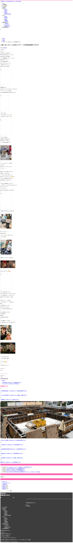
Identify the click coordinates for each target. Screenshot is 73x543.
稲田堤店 (6, 12)
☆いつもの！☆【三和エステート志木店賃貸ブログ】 (15, 470)
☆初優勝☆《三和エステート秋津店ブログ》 (9, 399)
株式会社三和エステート (31, 502)
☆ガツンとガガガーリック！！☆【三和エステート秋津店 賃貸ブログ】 (19, 467)
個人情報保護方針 (5, 27)
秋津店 (5, 9)
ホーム (3, 3)
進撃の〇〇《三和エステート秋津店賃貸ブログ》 (10, 462)
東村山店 (6, 10)
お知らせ (4, 481)
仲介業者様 (4, 4)
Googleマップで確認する (5, 535)
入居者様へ (6, 23)
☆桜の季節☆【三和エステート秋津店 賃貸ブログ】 (11, 457)
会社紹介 (4, 8)
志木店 (5, 11)
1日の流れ (4, 6)
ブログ (3, 15)
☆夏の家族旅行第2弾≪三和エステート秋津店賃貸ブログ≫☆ (13, 449)
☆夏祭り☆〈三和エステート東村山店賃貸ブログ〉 (15, 469)
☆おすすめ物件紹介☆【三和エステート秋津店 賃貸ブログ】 (13, 395)
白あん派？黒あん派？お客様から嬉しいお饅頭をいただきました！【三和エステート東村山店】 (23, 471)
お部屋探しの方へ (7, 25)
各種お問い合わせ (5, 22)
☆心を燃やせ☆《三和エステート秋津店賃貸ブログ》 (11, 444)
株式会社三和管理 (7, 14)
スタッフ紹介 (4, 5)
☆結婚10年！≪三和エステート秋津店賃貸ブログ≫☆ (11, 453)
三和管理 (6, 21)
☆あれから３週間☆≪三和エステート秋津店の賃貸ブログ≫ (13, 440)
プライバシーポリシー (6, 482)
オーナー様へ (6, 24)
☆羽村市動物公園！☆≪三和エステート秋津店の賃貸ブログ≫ (13, 390)
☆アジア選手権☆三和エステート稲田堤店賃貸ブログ (15, 468)
